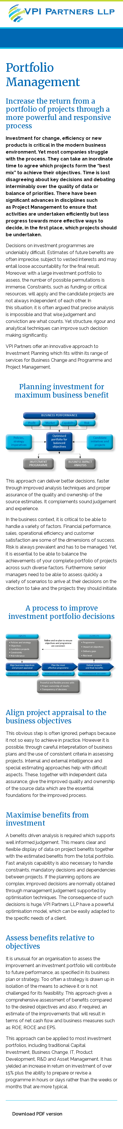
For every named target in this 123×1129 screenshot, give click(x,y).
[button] (61, 38)
